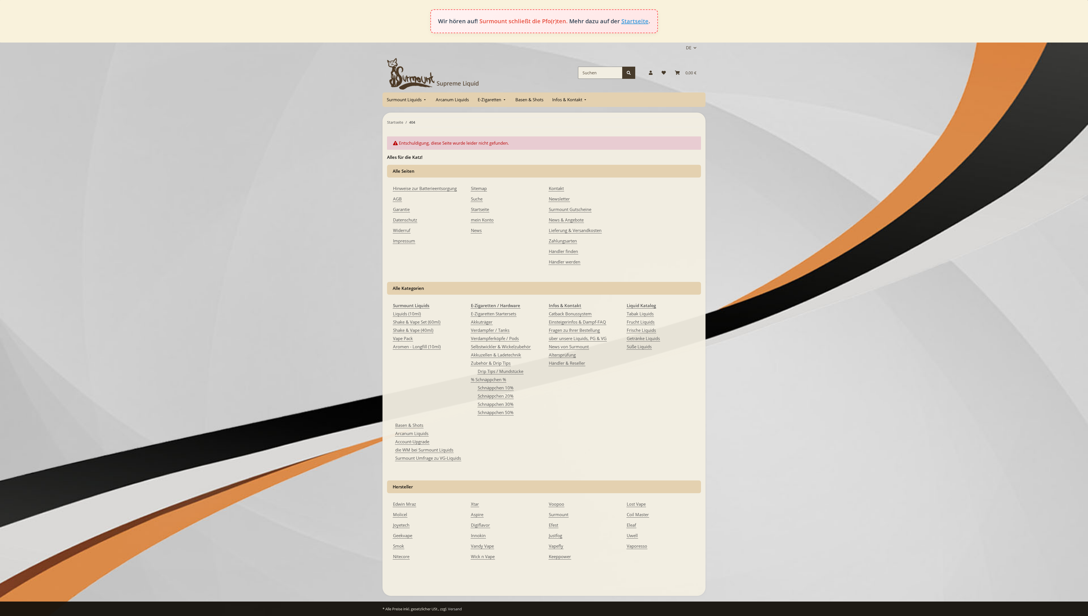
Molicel (400, 514)
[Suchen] (628, 73)
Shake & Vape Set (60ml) (416, 322)
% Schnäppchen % (488, 379)
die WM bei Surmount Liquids (424, 450)
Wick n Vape (483, 556)
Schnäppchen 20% (495, 396)
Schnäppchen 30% (495, 404)
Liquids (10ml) (407, 314)
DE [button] (688, 47)
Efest (553, 525)
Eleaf (631, 525)
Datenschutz (405, 220)
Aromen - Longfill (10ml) (417, 346)
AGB (397, 199)
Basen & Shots (409, 425)
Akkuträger (481, 322)
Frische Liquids (641, 330)
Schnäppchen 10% (495, 388)
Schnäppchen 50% (495, 412)
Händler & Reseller (567, 363)
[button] (650, 73)
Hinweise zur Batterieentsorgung (425, 188)
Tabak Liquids (640, 314)
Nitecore (401, 556)
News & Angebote (566, 220)
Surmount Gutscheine (570, 209)
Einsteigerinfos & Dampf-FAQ (577, 322)
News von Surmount (569, 346)
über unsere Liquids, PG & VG (578, 338)
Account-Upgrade (412, 441)
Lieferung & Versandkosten (575, 230)
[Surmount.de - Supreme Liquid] (433, 72)
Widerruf (401, 230)
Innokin (478, 535)
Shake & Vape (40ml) (413, 330)
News (476, 230)
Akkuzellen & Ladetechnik (496, 355)
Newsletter (559, 199)
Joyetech (401, 525)
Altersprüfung (562, 355)
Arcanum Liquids (411, 433)
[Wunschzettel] (663, 73)
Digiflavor (480, 525)
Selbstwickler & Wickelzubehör (501, 346)
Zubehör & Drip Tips (491, 363)
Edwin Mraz (404, 504)
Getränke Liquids (643, 338)
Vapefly (556, 546)
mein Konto (482, 220)
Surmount (558, 514)
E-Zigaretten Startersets (493, 314)
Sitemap (479, 188)
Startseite (635, 21)
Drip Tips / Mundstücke (500, 371)
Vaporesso (637, 546)
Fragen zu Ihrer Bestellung (574, 330)
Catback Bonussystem (570, 314)
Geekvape (402, 535)
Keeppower (560, 556)
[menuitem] (406, 99)
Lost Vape (636, 504)
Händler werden (564, 262)
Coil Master (638, 514)
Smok (398, 546)
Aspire (477, 514)
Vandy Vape (482, 546)
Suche (477, 199)
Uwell (632, 535)
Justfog (555, 535)
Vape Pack (403, 338)
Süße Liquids (639, 346)
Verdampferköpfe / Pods (495, 338)
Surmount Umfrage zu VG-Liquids (428, 458)
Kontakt (556, 188)
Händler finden (563, 251)
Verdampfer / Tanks (490, 330)
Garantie (401, 209)
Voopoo (556, 504)
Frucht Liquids (640, 322)
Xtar (475, 504)
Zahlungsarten (563, 241)
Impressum (404, 241)
